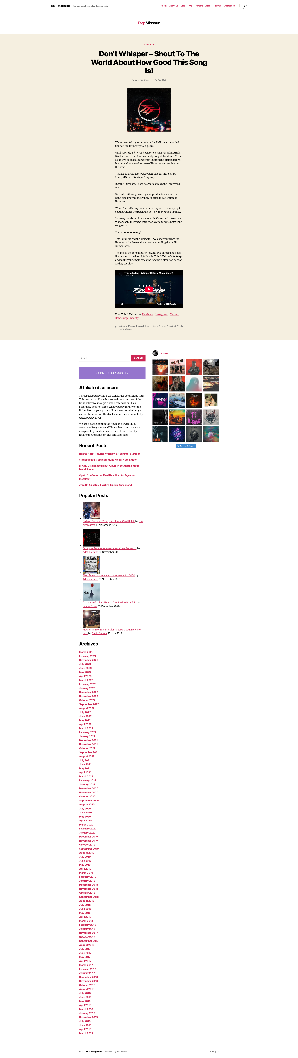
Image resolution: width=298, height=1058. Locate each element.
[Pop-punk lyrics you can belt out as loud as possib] (177, 383)
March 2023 (86, 680)
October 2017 (87, 937)
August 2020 (87, 804)
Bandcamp (121, 318)
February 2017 (87, 969)
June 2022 (85, 716)
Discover (149, 45)
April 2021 (85, 772)
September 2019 (89, 848)
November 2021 (88, 744)
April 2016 (85, 1005)
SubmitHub (171, 326)
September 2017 (89, 940)
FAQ (190, 6)
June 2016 (85, 997)
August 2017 (86, 945)
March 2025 (86, 652)
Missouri (131, 326)
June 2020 (85, 812)
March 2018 (86, 920)
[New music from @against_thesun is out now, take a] (211, 367)
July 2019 (85, 856)
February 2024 (87, 656)
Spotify (134, 318)
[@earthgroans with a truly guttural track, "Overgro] (160, 383)
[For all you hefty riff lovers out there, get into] (160, 367)
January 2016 (87, 1013)
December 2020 (88, 788)
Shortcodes (229, 6)
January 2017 (87, 973)
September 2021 (89, 752)
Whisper (128, 329)
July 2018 (85, 904)
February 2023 (87, 684)
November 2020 (88, 792)
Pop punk (140, 326)
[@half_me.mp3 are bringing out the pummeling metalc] (160, 434)
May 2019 (85, 864)
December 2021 (88, 740)
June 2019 (85, 860)
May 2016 (85, 1001)
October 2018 (87, 892)
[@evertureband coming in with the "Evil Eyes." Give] (194, 400)
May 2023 (85, 672)
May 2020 (85, 816)
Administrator (90, 552)
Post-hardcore (151, 326)
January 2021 (87, 784)
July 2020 (85, 808)
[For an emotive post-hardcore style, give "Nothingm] (211, 383)
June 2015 (85, 1025)
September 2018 (89, 896)
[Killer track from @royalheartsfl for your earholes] (160, 417)
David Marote (99, 633)
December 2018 (88, 884)
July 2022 (85, 712)
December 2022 (88, 692)
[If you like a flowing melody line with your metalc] (177, 434)
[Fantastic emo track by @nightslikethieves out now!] (177, 400)
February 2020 (87, 828)
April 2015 (85, 1029)
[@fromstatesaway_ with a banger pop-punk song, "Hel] (211, 400)
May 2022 (85, 720)
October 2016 (87, 985)
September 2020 (89, 800)
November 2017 (88, 932)
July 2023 (85, 664)
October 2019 (87, 844)
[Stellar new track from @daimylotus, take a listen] (194, 417)
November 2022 (88, 696)
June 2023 (85, 668)
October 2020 (87, 796)
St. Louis (162, 326)
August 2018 (86, 900)
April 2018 (85, 916)
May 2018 (85, 912)
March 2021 (86, 776)
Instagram (162, 314)
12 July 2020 (160, 80)
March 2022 (86, 728)
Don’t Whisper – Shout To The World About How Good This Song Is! (149, 62)
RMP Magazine (60, 5)
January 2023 (87, 688)
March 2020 (86, 824)
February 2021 (87, 780)
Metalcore (123, 326)
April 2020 (85, 820)
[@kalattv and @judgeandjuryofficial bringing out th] (194, 367)
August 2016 (86, 989)
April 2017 (85, 961)
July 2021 (85, 760)
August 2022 (86, 708)
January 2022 (87, 736)
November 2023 (88, 660)
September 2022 (89, 704)
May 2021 (84, 768)
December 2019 (88, 836)
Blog (183, 6)
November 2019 (88, 840)
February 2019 (87, 876)
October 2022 (87, 700)
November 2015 (88, 1017)
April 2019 (85, 868)
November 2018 (88, 888)
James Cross (143, 80)
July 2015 (85, 1021)
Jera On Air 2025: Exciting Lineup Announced (105, 485)
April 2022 (85, 724)
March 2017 (86, 965)
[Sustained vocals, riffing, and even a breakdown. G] (177, 417)
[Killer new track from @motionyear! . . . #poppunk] (211, 434)
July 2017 (85, 949)
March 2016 (86, 1009)
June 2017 (85, 953)
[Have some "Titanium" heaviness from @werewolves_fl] (194, 434)
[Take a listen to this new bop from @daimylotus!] (160, 400)
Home (218, 6)
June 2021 (85, 764)
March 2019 (86, 872)
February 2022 (87, 732)
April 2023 (85, 676)
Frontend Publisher (203, 6)
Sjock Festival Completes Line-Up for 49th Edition (108, 459)
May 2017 (84, 957)
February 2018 (87, 924)
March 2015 (86, 1033)
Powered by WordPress (116, 1051)
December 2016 (88, 977)
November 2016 (88, 981)
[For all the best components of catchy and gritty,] (177, 367)
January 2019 (87, 880)
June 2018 (85, 908)
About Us (173, 6)
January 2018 (87, 929)
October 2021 (87, 748)
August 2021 (86, 756)
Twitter (174, 314)
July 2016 (85, 993)
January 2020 (87, 832)
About (164, 6)
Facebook (147, 314)
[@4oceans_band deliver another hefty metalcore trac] (211, 417)
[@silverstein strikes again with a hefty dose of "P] (194, 383)
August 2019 (86, 852)
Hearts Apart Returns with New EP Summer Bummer (109, 453)
